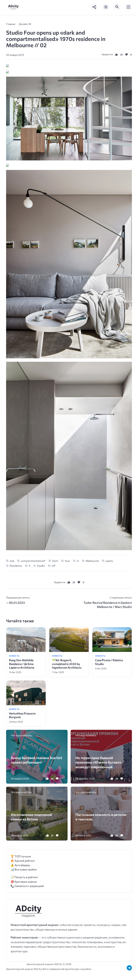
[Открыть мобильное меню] (128, 7)
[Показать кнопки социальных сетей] (94, 7)
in (78, 560)
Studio (41, 565)
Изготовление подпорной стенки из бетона (31, 817)
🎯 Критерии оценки (24, 881)
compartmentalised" (33, 560)
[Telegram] (129, 967)
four (67, 560)
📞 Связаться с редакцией (27, 886)
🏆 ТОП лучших (21, 856)
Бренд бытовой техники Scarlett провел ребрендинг (36, 760)
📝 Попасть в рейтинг (24, 877)
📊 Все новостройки (24, 869)
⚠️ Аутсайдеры (20, 865)
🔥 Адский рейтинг (23, 860)
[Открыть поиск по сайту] (117, 7)
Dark (55, 560)
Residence (16, 565)
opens (109, 560)
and (12, 560)
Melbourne (92, 560)
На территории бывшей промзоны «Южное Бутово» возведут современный (98, 762)
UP (53, 565)
